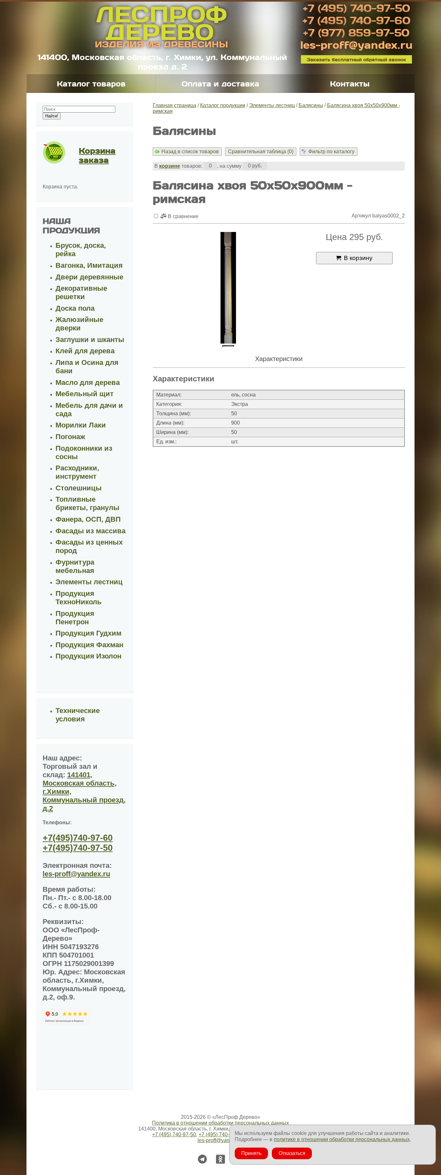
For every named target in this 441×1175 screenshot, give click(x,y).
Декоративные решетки (81, 292)
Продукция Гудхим (88, 633)
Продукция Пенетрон (75, 617)
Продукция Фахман (89, 645)
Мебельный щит (85, 394)
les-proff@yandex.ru (356, 44)
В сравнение (183, 216)
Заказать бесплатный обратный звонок (356, 59)
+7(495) (78, 838)
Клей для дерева (85, 351)
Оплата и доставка (220, 83)
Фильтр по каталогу (331, 151)
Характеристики (279, 358)
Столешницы (79, 488)
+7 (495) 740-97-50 (356, 8)
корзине (169, 166)
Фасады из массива (91, 531)
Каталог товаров (91, 83)
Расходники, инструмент (77, 472)
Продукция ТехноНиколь (79, 597)
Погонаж (70, 437)
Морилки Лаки (81, 425)
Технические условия (78, 715)
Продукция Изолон (88, 656)
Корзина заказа (97, 155)
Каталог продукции (222, 105)
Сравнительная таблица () (260, 151)
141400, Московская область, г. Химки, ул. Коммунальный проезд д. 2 (162, 61)
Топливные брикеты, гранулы (87, 503)
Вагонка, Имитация (89, 265)
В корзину (358, 258)
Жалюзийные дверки (79, 324)
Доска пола (75, 308)
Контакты (350, 83)
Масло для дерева (88, 382)
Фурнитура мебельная (75, 566)
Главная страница (174, 105)
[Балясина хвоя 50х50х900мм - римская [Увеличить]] (228, 290)
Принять (251, 1153)
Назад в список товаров (190, 151)
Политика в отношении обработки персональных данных (220, 1123)
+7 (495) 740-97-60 (356, 20)
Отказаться (292, 1153)
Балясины (311, 105)
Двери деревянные (89, 277)
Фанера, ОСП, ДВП (88, 519)
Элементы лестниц (272, 105)
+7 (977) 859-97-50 (356, 32)
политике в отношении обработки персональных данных (342, 1139)
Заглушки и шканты (90, 340)
